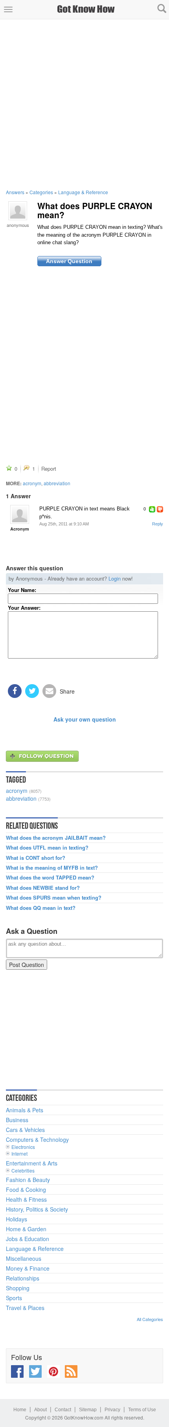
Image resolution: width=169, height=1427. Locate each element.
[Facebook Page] (17, 1371)
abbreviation (57, 483)
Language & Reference (83, 192)
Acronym (19, 529)
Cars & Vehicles (25, 1130)
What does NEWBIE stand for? (43, 888)
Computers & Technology (37, 1139)
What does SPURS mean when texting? (53, 897)
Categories (41, 192)
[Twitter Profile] (35, 1371)
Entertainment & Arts (31, 1163)
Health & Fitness (26, 1199)
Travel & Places (25, 1308)
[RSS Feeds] (71, 1371)
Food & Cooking (26, 1189)
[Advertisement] (84, 104)
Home (19, 1409)
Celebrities (23, 1170)
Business (17, 1120)
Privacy (112, 1409)
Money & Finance (28, 1268)
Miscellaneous (23, 1258)
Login (114, 578)
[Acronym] (19, 514)
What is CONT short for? (35, 858)
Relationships (22, 1278)
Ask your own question (84, 719)
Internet (19, 1153)
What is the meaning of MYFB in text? (52, 867)
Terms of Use (142, 1409)
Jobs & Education (27, 1239)
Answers (15, 192)
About (40, 1409)
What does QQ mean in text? (40, 908)
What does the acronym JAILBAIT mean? (56, 838)
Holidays (16, 1219)
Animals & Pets (24, 1110)
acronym (32, 483)
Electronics (23, 1146)
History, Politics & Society (37, 1209)
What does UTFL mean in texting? (47, 847)
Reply (157, 523)
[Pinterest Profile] (53, 1371)
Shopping (17, 1288)
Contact (63, 1409)
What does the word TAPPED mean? (50, 877)
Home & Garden (26, 1229)
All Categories (150, 1319)
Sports (14, 1298)
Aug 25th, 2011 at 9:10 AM (64, 523)
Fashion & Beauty (28, 1180)
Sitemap (88, 1409)
